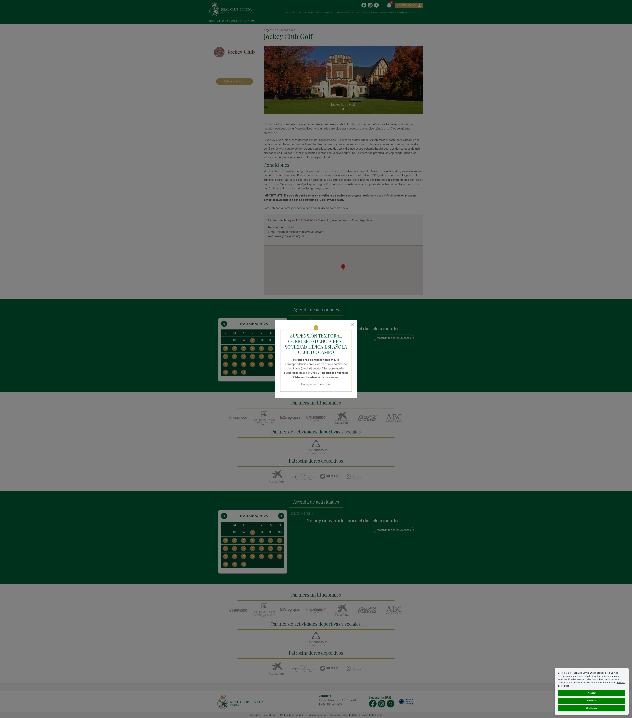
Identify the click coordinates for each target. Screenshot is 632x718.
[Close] (352, 324)
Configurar (591, 708)
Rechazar (591, 700)
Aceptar (592, 693)
